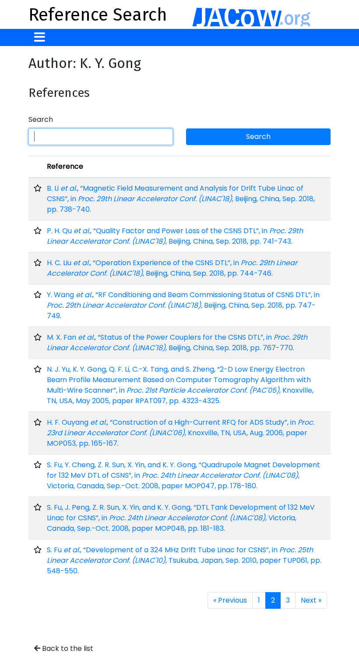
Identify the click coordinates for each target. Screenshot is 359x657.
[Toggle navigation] (39, 37)
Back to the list (66, 648)
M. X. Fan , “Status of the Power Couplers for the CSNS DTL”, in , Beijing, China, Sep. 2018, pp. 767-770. (177, 342)
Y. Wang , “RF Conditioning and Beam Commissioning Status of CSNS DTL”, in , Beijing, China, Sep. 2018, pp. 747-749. (183, 305)
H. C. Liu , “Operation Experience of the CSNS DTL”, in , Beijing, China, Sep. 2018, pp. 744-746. (172, 268)
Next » (311, 600)
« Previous (230, 600)
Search (40, 119)
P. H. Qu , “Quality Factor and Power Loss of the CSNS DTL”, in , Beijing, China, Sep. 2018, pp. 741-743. (175, 236)
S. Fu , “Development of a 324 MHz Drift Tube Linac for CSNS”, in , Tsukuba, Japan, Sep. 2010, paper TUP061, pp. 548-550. (184, 560)
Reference (65, 166)
